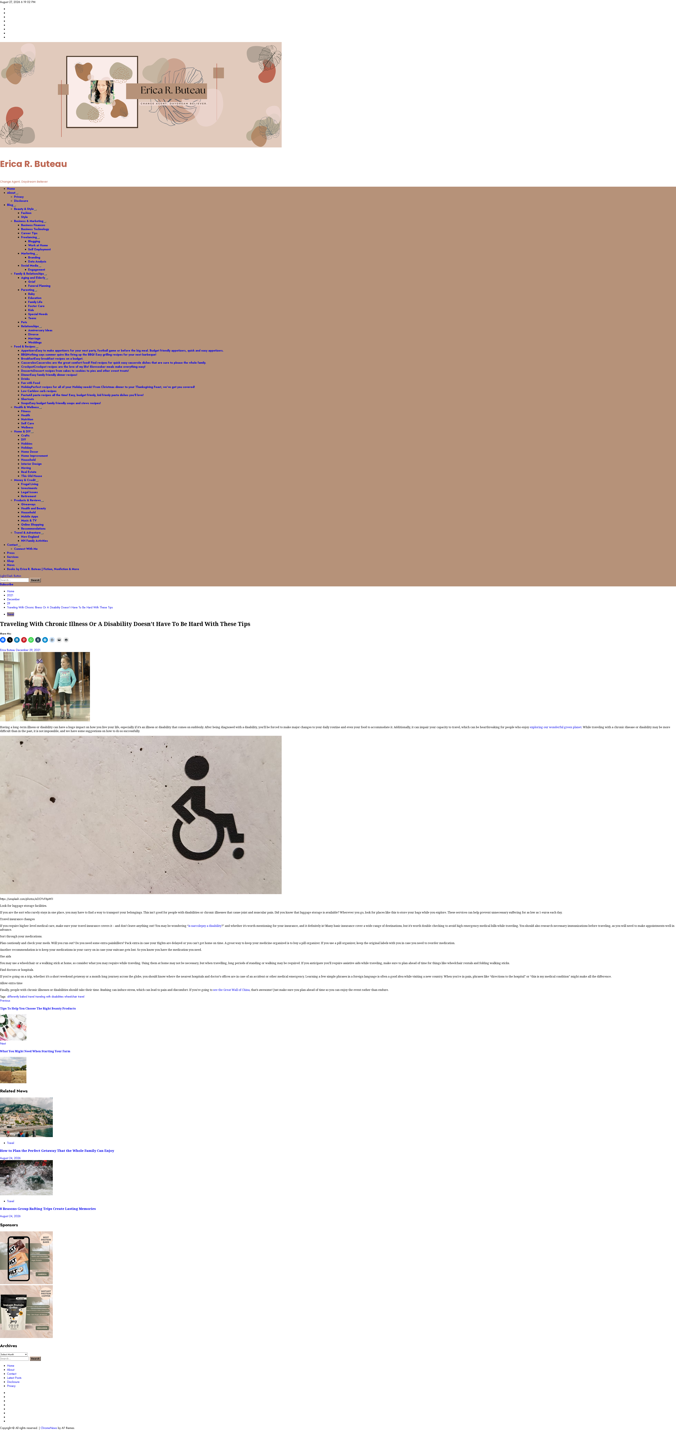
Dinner (49, 375)
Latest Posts (14, 1378)
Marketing (28, 253)
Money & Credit (25, 480)
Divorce (33, 334)
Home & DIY (22, 431)
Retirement (28, 496)
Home (11, 189)
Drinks (25, 379)
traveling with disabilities (49, 997)
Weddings (35, 342)
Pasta (82, 395)
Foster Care (36, 306)
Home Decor (29, 452)
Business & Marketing (28, 221)
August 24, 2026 (10, 1158)
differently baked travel (21, 997)
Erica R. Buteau (33, 164)
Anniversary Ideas (40, 330)
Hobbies (26, 444)
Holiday (108, 387)
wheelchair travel (74, 997)
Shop (10, 561)
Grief (31, 282)
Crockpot (83, 367)
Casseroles (113, 363)
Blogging (34, 241)
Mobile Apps (29, 516)
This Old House (31, 476)
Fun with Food (30, 383)
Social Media (29, 266)
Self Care (27, 423)
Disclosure (21, 201)
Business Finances (33, 225)
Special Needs (38, 314)
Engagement (36, 270)
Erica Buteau (8, 650)
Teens (32, 318)
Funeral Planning (39, 286)
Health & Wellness (26, 407)
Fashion (26, 213)
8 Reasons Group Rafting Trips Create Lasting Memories (48, 1208)
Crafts (25, 436)
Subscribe (6, 584)
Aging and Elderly (33, 278)
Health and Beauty (33, 508)
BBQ (88, 355)
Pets (24, 322)
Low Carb (39, 391)
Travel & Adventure (27, 533)
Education (34, 298)
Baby (31, 294)
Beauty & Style (24, 209)
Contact (12, 545)
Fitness (26, 411)
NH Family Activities (34, 541)
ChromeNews (49, 1428)
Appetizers (122, 351)
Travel (10, 614)
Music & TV (29, 520)
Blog (10, 205)
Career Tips (29, 233)
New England (30, 537)
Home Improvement (34, 456)
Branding (34, 257)
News (11, 565)
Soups (61, 403)
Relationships (30, 326)
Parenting (27, 290)
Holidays (27, 448)
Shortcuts (27, 399)
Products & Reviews (27, 500)
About (11, 193)
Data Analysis (37, 262)
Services (12, 557)
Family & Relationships (29, 274)
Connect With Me (26, 549)
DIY (23, 440)
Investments (29, 488)
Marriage (34, 338)
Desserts (75, 371)
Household (28, 460)
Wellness (27, 427)
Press (11, 553)
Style (24, 217)
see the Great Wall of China (231, 990)
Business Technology (35, 229)
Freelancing (29, 237)
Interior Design (31, 464)
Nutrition (27, 419)
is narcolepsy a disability (204, 926)
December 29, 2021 (28, 650)
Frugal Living (29, 484)
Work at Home (38, 245)
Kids (31, 310)
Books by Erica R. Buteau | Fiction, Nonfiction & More (43, 569)
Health (25, 415)
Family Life (35, 302)
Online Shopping (32, 525)
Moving (26, 468)
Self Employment (39, 249)
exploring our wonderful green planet (555, 727)
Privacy (19, 197)
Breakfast (52, 359)
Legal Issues (29, 492)
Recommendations (33, 529)
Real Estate (28, 472)
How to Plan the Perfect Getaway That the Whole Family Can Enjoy (57, 1150)
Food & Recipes (24, 346)
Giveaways (28, 504)
